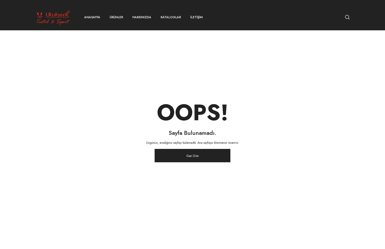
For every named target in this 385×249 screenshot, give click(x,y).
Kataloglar (171, 17)
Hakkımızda (141, 17)
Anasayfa (92, 17)
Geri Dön (192, 156)
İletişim (196, 17)
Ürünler (116, 17)
